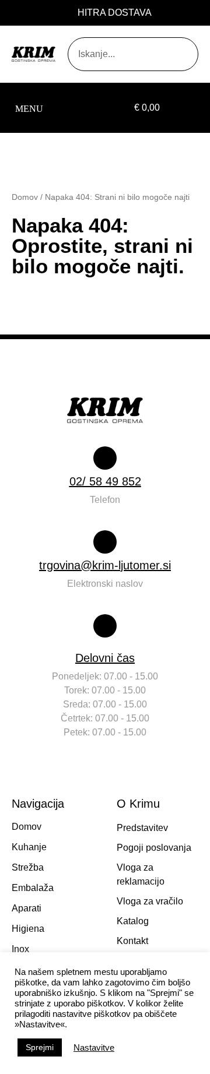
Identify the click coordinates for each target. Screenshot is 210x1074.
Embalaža (33, 888)
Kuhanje (29, 847)
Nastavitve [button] (94, 1047)
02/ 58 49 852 (105, 481)
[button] (29, 108)
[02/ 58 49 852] (105, 458)
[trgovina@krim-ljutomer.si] (105, 542)
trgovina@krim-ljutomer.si (105, 565)
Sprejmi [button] (40, 1047)
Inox (20, 949)
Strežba (28, 867)
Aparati (26, 908)
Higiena (28, 929)
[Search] (167, 54)
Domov (25, 197)
